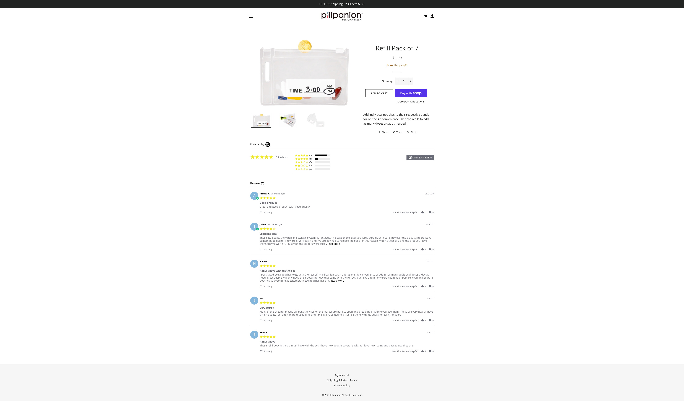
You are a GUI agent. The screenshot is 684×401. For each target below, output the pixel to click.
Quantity (387, 81)
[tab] (257, 184)
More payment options (410, 101)
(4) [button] (310, 155)
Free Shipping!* (397, 65)
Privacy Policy (342, 385)
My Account (342, 375)
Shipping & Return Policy (342, 380)
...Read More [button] (332, 243)
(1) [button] (310, 158)
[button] (420, 157)
